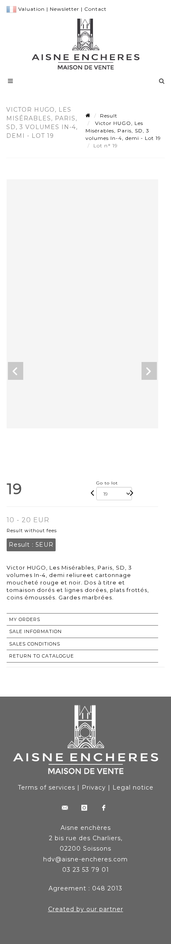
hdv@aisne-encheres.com (85, 859)
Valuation (31, 9)
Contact (95, 9)
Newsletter (64, 9)
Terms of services (46, 787)
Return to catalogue (41, 656)
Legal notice (133, 787)
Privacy (94, 787)
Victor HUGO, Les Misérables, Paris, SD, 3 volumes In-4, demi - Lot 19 (123, 130)
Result (108, 115)
